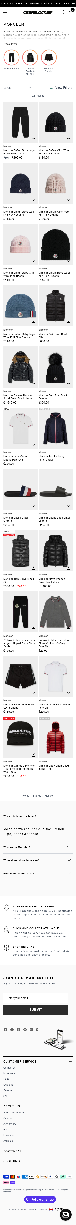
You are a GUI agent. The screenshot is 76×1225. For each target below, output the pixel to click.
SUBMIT (35, 1009)
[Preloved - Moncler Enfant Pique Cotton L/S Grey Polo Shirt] (56, 611)
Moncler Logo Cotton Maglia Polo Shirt (16, 458)
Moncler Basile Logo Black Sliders (55, 519)
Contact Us (9, 1067)
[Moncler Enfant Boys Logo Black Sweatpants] (20, 122)
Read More (10, 43)
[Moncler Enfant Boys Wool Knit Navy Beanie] (20, 183)
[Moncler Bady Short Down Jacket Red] (56, 737)
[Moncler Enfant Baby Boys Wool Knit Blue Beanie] (20, 305)
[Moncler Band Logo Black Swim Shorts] (20, 676)
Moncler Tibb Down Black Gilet (18, 580)
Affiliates (8, 1141)
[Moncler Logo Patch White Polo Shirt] (56, 676)
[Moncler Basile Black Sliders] (20, 489)
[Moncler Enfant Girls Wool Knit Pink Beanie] (56, 183)
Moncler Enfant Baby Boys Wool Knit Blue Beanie (19, 335)
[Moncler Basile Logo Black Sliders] (56, 489)
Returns (7, 1090)
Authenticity (9, 1123)
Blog (6, 1129)
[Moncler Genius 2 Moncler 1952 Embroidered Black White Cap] (20, 737)
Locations (8, 1135)
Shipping (8, 1084)
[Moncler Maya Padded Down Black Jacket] (56, 550)
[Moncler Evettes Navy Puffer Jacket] (56, 428)
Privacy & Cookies (17, 1209)
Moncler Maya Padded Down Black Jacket (52, 580)
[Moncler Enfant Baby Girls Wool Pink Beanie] (20, 244)
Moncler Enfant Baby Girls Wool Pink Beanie (19, 274)
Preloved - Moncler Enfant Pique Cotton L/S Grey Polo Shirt (54, 643)
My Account (9, 1073)
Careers (7, 1118)
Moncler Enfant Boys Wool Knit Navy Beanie (19, 213)
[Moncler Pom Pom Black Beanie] (56, 366)
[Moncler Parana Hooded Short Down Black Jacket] (20, 366)
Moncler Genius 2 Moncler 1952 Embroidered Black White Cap (19, 769)
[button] (66, 1215)
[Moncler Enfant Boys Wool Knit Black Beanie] (56, 244)
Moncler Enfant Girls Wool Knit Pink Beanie (54, 213)
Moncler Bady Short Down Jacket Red (54, 767)
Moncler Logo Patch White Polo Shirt (54, 706)
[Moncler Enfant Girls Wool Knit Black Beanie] (56, 122)
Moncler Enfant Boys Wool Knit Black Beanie (54, 274)
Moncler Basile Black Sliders (16, 519)
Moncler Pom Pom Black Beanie (53, 397)
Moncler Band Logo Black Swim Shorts (18, 706)
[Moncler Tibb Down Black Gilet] (20, 550)
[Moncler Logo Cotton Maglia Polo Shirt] (20, 428)
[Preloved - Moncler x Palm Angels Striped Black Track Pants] (20, 611)
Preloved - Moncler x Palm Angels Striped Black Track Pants (19, 643)
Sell (5, 1096)
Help (6, 1079)
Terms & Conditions (37, 1209)
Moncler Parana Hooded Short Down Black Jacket (18, 397)
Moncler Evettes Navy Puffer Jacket (51, 458)
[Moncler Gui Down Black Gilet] (56, 305)
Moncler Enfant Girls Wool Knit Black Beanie (54, 152)
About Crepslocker (13, 1112)
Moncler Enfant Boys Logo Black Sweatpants (19, 152)
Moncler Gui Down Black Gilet (53, 335)
